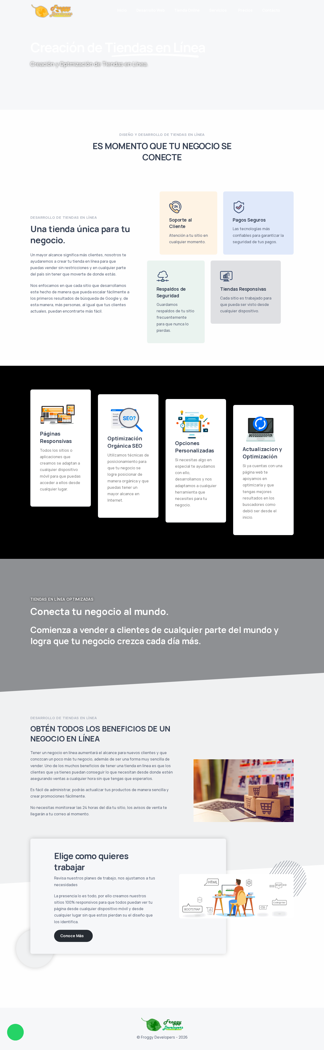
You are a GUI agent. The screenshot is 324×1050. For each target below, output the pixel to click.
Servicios (218, 10)
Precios (245, 10)
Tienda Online (187, 10)
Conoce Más (72, 935)
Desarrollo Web (150, 10)
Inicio (122, 10)
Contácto (271, 10)
